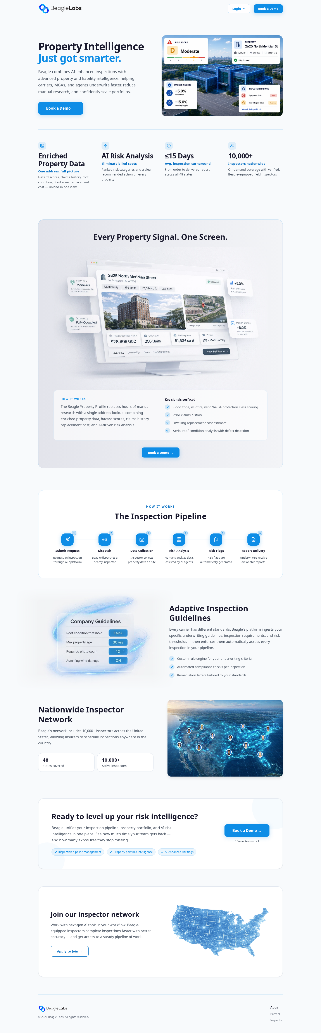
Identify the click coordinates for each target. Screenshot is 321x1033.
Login (236, 9)
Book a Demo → (60, 108)
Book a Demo (268, 9)
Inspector (276, 1020)
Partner (275, 1014)
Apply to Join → (69, 951)
